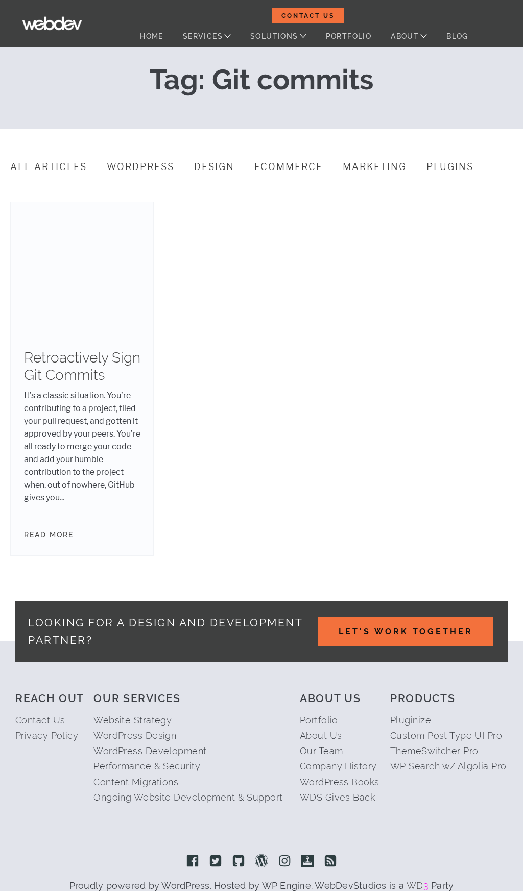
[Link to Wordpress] (261, 862)
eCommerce (288, 167)
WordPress (140, 167)
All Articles (48, 167)
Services (203, 36)
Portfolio (349, 36)
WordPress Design (134, 735)
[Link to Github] (238, 862)
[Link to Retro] (307, 862)
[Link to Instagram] (284, 862)
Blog (457, 36)
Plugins (449, 167)
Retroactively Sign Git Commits (82, 366)
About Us (321, 735)
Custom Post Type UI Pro (446, 735)
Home (151, 36)
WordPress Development (149, 750)
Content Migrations (135, 782)
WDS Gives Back (337, 797)
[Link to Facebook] (192, 862)
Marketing (375, 167)
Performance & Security (146, 766)
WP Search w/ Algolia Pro (448, 766)
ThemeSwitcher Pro (434, 750)
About (405, 36)
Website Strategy (132, 720)
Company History (338, 766)
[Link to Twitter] (215, 862)
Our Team (321, 750)
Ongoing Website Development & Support (187, 797)
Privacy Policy (46, 735)
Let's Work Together (406, 631)
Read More (49, 534)
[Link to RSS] (330, 862)
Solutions (274, 36)
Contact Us (308, 15)
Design (214, 167)
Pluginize (410, 720)
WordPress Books (339, 782)
